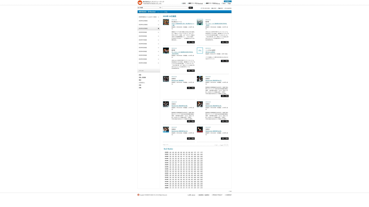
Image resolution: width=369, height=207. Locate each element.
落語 (140, 80)
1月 (170, 152)
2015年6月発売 (143, 43)
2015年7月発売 (143, 40)
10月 (195, 154)
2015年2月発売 (143, 59)
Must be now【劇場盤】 (178, 80)
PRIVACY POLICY (217, 195)
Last (222, 145)
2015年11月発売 (143, 24)
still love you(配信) (210, 52)
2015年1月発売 (143, 63)
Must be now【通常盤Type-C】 (180, 131)
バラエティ (142, 82)
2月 (173, 152)
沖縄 (140, 87)
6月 (184, 152)
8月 (189, 152)
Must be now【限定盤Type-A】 (214, 105)
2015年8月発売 (143, 36)
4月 (178, 152)
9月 (192, 152)
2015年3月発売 (143, 55)
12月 (201, 154)
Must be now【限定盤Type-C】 (214, 80)
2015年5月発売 (143, 47)
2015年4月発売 (143, 51)
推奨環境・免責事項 (204, 195)
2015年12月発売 (143, 20)
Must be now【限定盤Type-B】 (180, 105)
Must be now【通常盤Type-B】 (214, 131)
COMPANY (229, 195)
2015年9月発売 (143, 32)
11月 (198, 154)
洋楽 (140, 85)
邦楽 (140, 74)
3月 (176, 152)
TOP (231, 191)
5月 (181, 152)
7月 (186, 152)
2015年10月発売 (143, 28)
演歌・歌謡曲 (142, 77)
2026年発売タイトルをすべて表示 (148, 17)
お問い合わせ (191, 195)
